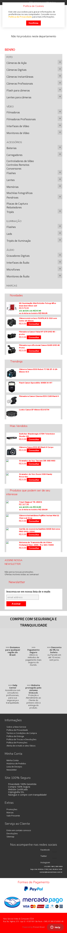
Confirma (33, 23)
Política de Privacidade (20, 16)
